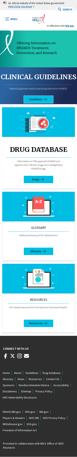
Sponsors (9, 385)
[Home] (38, 18)
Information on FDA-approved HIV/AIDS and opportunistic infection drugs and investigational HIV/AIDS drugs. (39, 165)
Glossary (38, 228)
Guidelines (35, 99)
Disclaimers (10, 391)
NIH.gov (44, 412)
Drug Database (38, 150)
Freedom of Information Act (20, 430)
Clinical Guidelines (38, 77)
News (21, 379)
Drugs (35, 179)
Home (6, 373)
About (17, 373)
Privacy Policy (43, 391)
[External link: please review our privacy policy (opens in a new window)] (12, 357)
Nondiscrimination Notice (34, 385)
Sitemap (26, 391)
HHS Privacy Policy (54, 418)
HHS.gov (30, 412)
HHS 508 (34, 418)
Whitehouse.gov (13, 424)
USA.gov (32, 424)
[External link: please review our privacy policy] (5, 357)
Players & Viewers (14, 418)
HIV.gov (69, 25)
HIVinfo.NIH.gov (12, 412)
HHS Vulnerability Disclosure (20, 397)
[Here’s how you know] (38, 5)
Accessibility (61, 385)
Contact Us (52, 379)
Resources (38, 300)
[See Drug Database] (38, 122)
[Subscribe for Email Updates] (26, 357)
